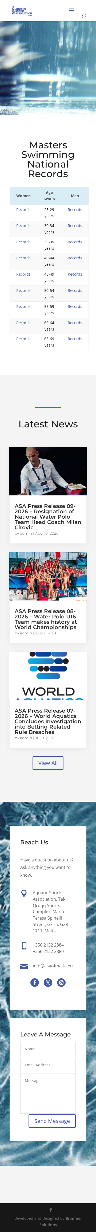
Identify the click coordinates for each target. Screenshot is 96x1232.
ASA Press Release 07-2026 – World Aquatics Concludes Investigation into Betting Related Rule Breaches (48, 721)
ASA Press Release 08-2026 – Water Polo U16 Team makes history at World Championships (46, 619)
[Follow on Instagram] (61, 982)
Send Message (52, 1120)
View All (48, 762)
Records (23, 209)
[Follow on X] (48, 982)
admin (26, 533)
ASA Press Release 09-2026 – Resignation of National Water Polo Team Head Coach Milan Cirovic (48, 517)
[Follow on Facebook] (34, 982)
